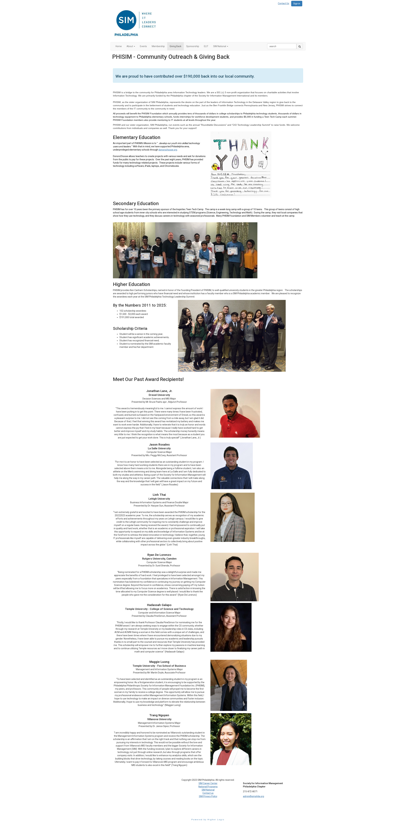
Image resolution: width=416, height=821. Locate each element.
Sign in (296, 3)
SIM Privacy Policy (208, 796)
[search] (299, 46)
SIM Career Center (208, 783)
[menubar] (284, 3)
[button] (130, 46)
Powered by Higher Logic (208, 820)
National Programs (208, 786)
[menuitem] (284, 3)
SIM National (208, 790)
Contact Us (283, 3)
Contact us (208, 793)
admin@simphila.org (253, 796)
